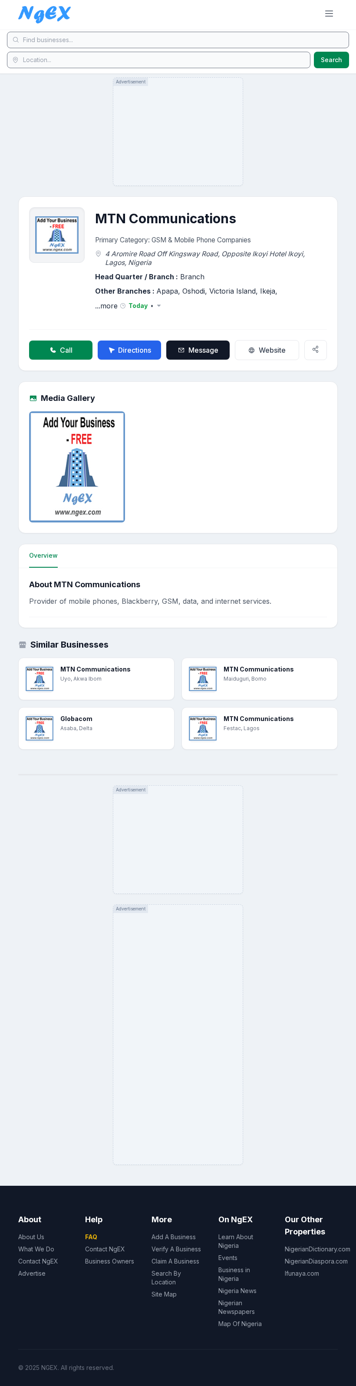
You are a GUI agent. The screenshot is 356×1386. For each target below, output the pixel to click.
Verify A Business (176, 1249)
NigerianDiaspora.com (316, 1261)
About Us (31, 1236)
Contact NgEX (38, 1261)
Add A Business (174, 1236)
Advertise (32, 1273)
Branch (192, 276)
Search (331, 59)
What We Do (36, 1249)
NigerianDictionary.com (317, 1249)
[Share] (315, 350)
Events (227, 1257)
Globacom (76, 718)
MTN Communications (95, 669)
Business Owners (109, 1261)
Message (203, 350)
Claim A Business (175, 1261)
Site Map (164, 1294)
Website (272, 350)
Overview (43, 555)
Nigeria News (237, 1290)
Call (66, 350)
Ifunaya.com (302, 1273)
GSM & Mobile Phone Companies (201, 240)
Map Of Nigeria (240, 1323)
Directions (134, 350)
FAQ (91, 1236)
